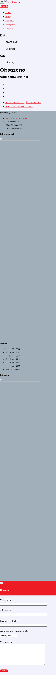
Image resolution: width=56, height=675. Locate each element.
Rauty (8, 16)
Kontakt (4, 6)
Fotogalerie (11, 24)
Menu (8, 12)
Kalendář (9, 20)
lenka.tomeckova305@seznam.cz (18, 118)
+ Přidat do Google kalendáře (23, 102)
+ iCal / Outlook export (19, 106)
